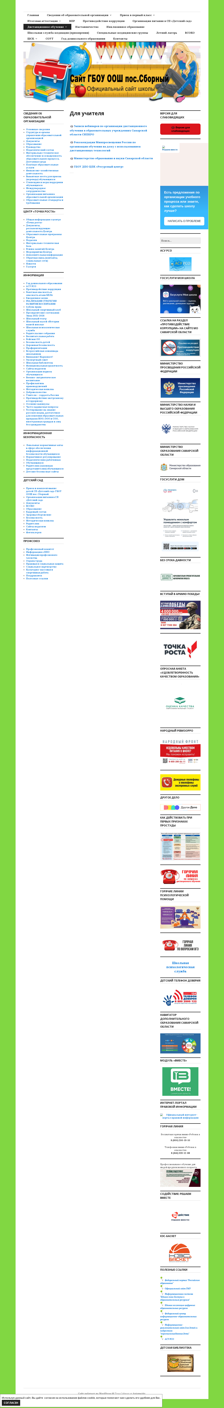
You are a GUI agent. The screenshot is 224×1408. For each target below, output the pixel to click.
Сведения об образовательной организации (77, 15)
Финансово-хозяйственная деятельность (42, 172)
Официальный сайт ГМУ (178, 1288)
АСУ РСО (31, 286)
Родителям (32, 523)
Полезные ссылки (37, 578)
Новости (31, 263)
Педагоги (31, 240)
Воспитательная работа (40, 336)
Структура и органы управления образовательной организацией (43, 135)
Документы (33, 141)
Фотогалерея (33, 532)
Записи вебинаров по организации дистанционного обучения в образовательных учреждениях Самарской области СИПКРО (108, 130)
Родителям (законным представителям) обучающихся (44, 467)
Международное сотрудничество (36, 190)
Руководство (33, 147)
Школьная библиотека (39, 362)
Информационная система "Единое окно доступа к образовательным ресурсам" (176, 1297)
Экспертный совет (37, 359)
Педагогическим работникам (43, 459)
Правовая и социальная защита (44, 563)
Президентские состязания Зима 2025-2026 (42, 314)
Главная (33, 15)
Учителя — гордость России (42, 395)
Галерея (31, 266)
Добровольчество (36, 392)
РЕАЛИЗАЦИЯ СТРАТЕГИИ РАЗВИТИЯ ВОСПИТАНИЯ (41, 302)
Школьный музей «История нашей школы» (42, 323)
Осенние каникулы (37, 404)
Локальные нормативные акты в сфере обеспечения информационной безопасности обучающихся (44, 449)
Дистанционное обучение (45, 26)
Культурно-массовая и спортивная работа (39, 571)
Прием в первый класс (136, 15)
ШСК (30, 38)
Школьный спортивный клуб (43, 309)
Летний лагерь (166, 32)
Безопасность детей (38, 342)
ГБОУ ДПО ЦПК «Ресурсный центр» (98, 166)
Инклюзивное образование (125, 26)
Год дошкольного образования (83, 38)
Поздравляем (34, 575)
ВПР (72, 21)
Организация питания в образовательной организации (44, 195)
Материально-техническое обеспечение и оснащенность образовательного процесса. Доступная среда (44, 157)
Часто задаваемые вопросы (42, 407)
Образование (34, 144)
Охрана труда (34, 561)
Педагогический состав (40, 150)
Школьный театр (36, 318)
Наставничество (87, 26)
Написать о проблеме (184, 221)
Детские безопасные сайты (42, 471)
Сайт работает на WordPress (94, 1393)
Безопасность (34, 517)
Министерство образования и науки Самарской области (113, 158)
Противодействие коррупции (104, 21)
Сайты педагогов (36, 368)
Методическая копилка (40, 389)
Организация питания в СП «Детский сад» (162, 21)
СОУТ (49, 38)
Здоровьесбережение (38, 514)
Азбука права (33, 306)
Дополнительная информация (44, 255)
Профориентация (36, 348)
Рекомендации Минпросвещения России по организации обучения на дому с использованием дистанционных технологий (105, 146)
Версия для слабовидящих (180, 129)
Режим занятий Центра (40, 249)
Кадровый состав (36, 511)
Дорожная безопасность (40, 345)
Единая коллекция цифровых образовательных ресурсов (177, 1307)
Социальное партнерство (41, 566)
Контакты (120, 38)
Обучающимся (34, 462)
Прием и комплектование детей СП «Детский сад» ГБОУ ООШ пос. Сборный (43, 491)
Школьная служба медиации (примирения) (58, 32)
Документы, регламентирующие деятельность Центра (39, 228)
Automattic (139, 1393)
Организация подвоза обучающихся (39, 373)
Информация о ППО (38, 552)
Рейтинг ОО (33, 339)
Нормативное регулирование (43, 457)
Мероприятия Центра (39, 252)
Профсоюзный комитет (40, 549)
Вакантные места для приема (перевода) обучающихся (43, 178)
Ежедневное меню (37, 298)
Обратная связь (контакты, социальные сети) (42, 259)
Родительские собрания (40, 333)
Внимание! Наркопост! (39, 357)
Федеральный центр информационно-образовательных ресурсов (178, 1316)
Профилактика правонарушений (36, 385)
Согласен (11, 1403)
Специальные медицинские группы (122, 32)
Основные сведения (38, 129)
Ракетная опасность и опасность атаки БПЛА (39, 294)
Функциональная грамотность (44, 365)
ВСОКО (190, 32)
